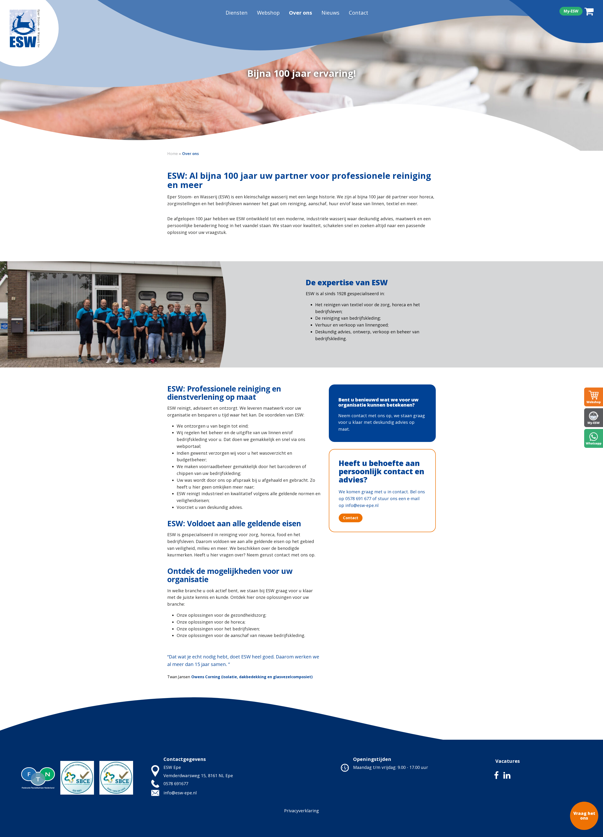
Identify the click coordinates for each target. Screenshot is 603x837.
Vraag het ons (584, 815)
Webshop (268, 12)
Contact (358, 12)
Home (172, 153)
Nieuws (330, 12)
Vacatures (507, 761)
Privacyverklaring (301, 810)
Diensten (237, 12)
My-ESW (571, 11)
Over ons (300, 12)
